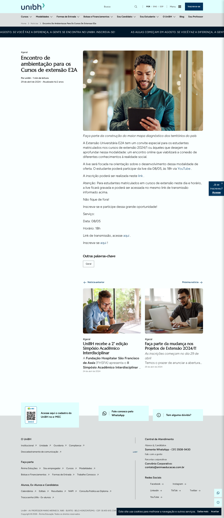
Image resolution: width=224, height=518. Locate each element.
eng (155, 6)
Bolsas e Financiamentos (96, 16)
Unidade (43, 445)
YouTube (184, 169)
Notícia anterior (96, 282)
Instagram (178, 484)
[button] (218, 493)
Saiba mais (202, 511)
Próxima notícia (190, 282)
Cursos (24, 16)
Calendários (27, 491)
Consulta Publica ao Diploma (93, 491)
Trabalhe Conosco (86, 474)
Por (35, 78)
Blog (182, 16)
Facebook (155, 484)
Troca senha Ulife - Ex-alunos (36, 497)
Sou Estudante (147, 16)
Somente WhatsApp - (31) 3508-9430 (167, 449)
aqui (126, 235)
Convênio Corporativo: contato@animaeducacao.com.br (164, 465)
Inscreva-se (194, 6)
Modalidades (42, 16)
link (140, 176)
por (148, 6)
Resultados (57, 491)
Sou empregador (52, 468)
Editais (42, 491)
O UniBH (167, 16)
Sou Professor (195, 16)
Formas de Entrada (66, 16)
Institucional (27, 445)
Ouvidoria (58, 445)
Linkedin (154, 490)
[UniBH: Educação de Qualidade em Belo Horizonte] (33, 6)
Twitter (193, 490)
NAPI (71, 491)
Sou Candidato (124, 16)
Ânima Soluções (29, 468)
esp (161, 6)
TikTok (174, 490)
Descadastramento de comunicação (39, 451)
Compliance (75, 445)
